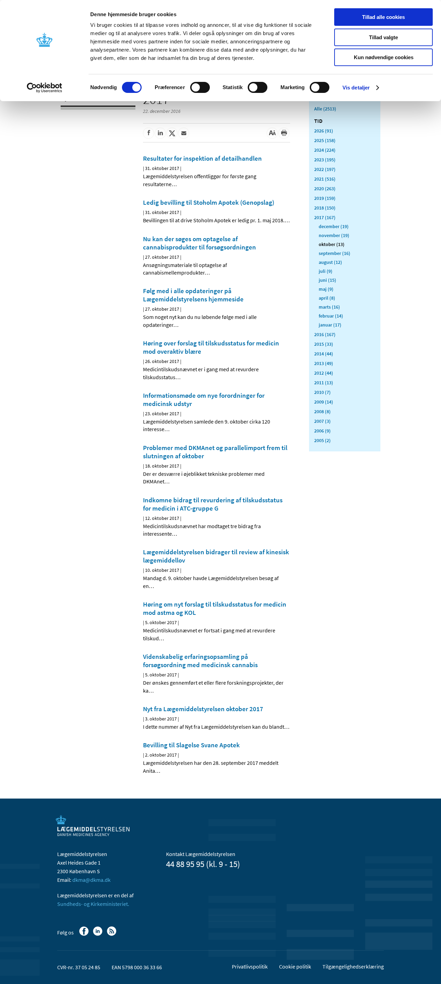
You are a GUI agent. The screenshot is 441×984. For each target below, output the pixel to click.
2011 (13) (323, 382)
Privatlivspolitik (250, 966)
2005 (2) (322, 440)
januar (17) (330, 325)
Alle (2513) (325, 109)
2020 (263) (325, 188)
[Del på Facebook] (148, 133)
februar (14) (331, 316)
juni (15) (327, 280)
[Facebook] (84, 934)
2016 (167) (325, 334)
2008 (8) (322, 411)
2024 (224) (325, 150)
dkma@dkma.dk (91, 879)
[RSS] (112, 934)
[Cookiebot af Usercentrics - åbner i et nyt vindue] (44, 88)
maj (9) (326, 289)
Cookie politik (295, 966)
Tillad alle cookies (383, 17)
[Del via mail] (183, 133)
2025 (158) (325, 140)
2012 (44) (323, 373)
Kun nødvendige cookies (383, 57)
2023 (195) (325, 160)
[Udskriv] (283, 133)
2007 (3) (322, 421)
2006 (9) (322, 431)
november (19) (334, 235)
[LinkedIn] (98, 934)
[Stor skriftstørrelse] (272, 133)
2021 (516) (325, 179)
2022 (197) (325, 169)
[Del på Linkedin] (160, 133)
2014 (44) (323, 354)
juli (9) (325, 271)
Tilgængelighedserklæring (353, 966)
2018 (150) (325, 208)
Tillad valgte (383, 37)
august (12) (330, 262)
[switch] (200, 87)
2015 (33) (323, 344)
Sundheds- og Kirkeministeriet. (93, 903)
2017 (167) (325, 217)
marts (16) (329, 307)
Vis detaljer (356, 87)
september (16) (334, 253)
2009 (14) (323, 402)
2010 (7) (322, 392)
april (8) (327, 298)
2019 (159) (325, 198)
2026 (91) (323, 131)
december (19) (334, 226)
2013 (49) (323, 363)
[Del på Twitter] (171, 133)
